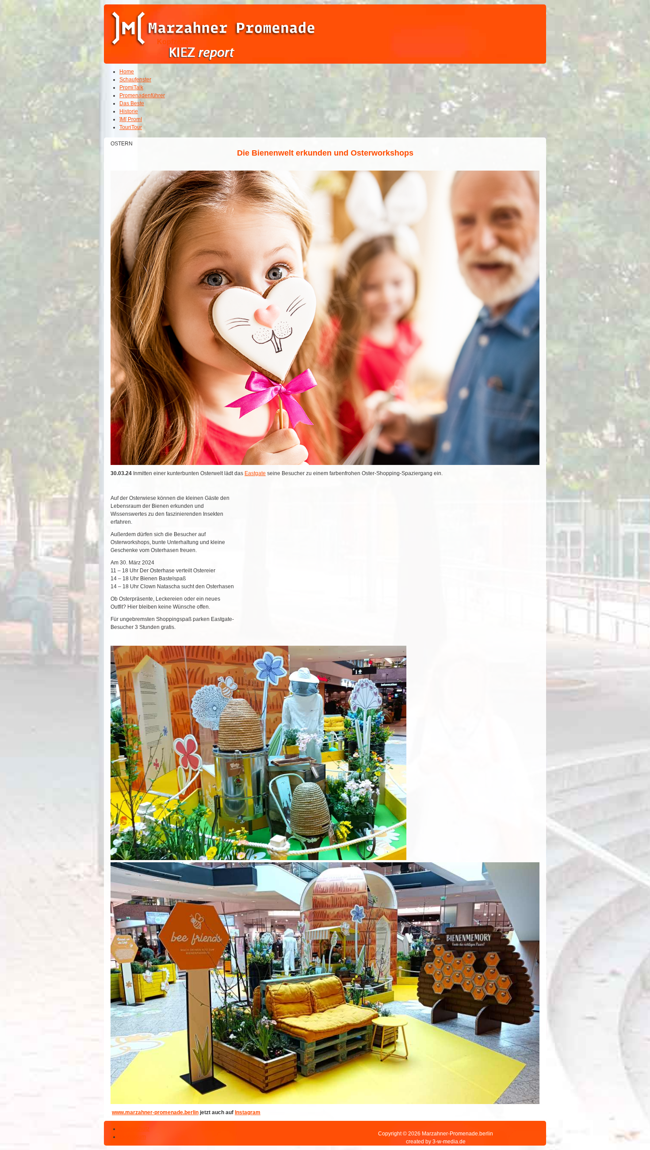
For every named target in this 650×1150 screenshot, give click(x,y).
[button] (619, 1119)
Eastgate (255, 473)
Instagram (247, 1112)
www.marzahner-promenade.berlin (155, 1112)
